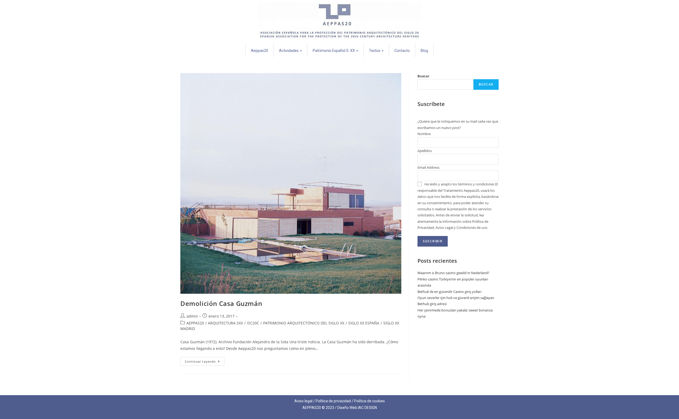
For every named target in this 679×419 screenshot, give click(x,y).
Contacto (402, 50)
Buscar (423, 76)
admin (192, 316)
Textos (374, 50)
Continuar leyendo (204, 360)
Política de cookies (369, 401)
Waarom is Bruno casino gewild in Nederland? (453, 272)
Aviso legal (303, 401)
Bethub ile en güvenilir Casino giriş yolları (449, 291)
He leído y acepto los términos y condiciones (459, 184)
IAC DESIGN (367, 407)
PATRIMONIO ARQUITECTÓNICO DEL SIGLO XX (303, 323)
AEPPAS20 (195, 323)
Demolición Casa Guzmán (221, 303)
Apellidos (424, 150)
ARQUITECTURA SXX (225, 323)
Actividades (289, 50)
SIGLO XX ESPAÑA (363, 323)
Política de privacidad (333, 401)
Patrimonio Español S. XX (334, 50)
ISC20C (253, 323)
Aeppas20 (259, 50)
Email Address (428, 167)
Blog (424, 50)
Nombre (424, 133)
